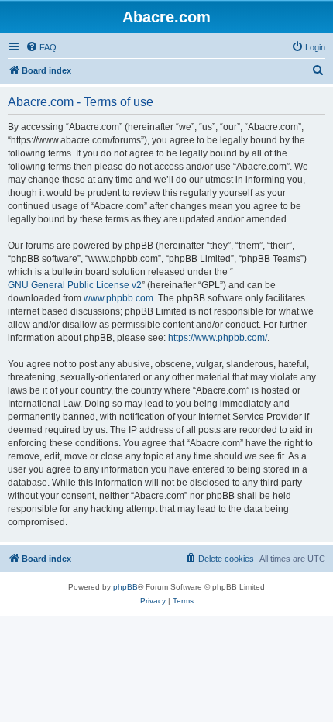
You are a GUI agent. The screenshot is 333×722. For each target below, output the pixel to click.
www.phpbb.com (118, 298)
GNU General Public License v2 (75, 285)
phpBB (125, 587)
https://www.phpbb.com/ (217, 337)
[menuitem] (41, 47)
